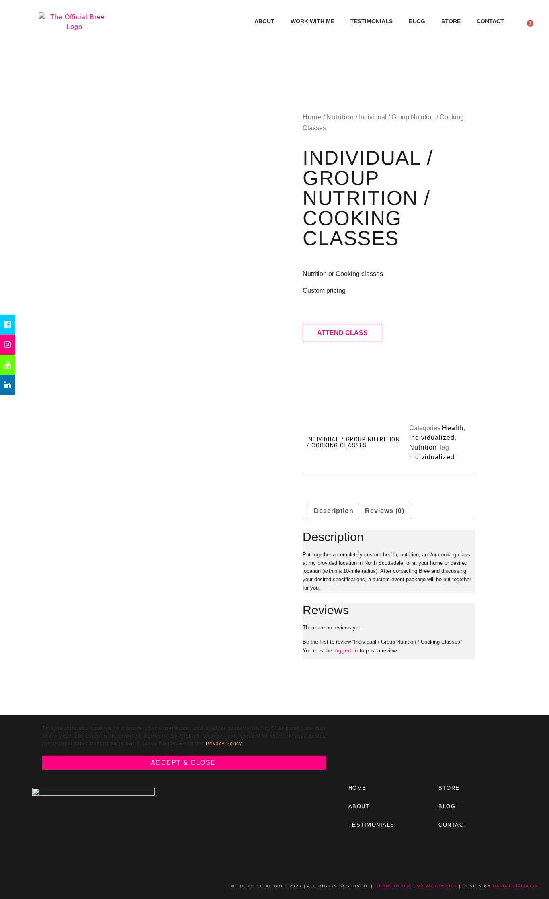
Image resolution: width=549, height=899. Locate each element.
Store (451, 21)
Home (312, 117)
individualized (432, 457)
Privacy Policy (224, 743)
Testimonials (371, 21)
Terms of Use (394, 886)
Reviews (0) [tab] (384, 510)
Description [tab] (334, 510)
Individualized (432, 437)
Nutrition (340, 117)
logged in (346, 651)
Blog (417, 21)
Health (452, 428)
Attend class (342, 332)
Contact (490, 21)
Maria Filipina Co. (516, 886)
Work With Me (312, 21)
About (264, 21)
